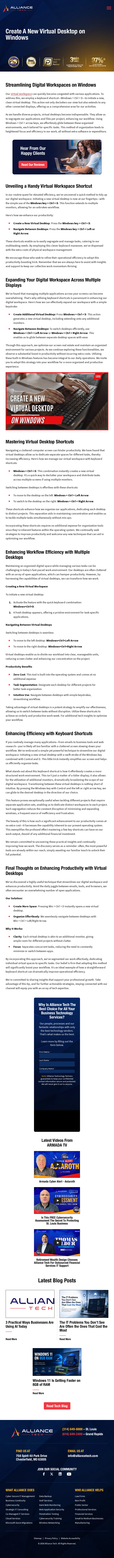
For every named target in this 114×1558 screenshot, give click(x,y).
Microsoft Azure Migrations (19, 1522)
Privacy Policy (51, 1538)
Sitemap (38, 1538)
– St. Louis (79, 1429)
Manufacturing (82, 1522)
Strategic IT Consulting (17, 1509)
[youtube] (69, 1474)
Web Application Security (51, 1509)
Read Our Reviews (33, 165)
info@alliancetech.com (83, 1456)
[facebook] (44, 1474)
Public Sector (81, 1504)
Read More (11, 1339)
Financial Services (84, 1513)
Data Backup (45, 1496)
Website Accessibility (70, 1538)
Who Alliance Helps (89, 1490)
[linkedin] (60, 1474)
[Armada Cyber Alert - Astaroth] (57, 1164)
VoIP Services (45, 1500)
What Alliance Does (20, 1490)
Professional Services (85, 1509)
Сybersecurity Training (50, 1518)
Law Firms (80, 1496)
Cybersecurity (12, 1504)
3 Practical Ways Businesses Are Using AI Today (30, 1324)
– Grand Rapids (82, 1434)
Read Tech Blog (57, 1406)
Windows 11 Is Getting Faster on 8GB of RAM (56, 1382)
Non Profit (80, 1500)
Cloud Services (13, 1518)
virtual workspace (21, 94)
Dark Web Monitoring (49, 1504)
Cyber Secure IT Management (20, 1496)
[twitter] (51, 1474)
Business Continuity (15, 1500)
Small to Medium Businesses (89, 1518)
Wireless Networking (49, 1522)
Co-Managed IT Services (17, 1513)
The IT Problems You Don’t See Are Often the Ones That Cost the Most (83, 1326)
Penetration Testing (49, 1513)
